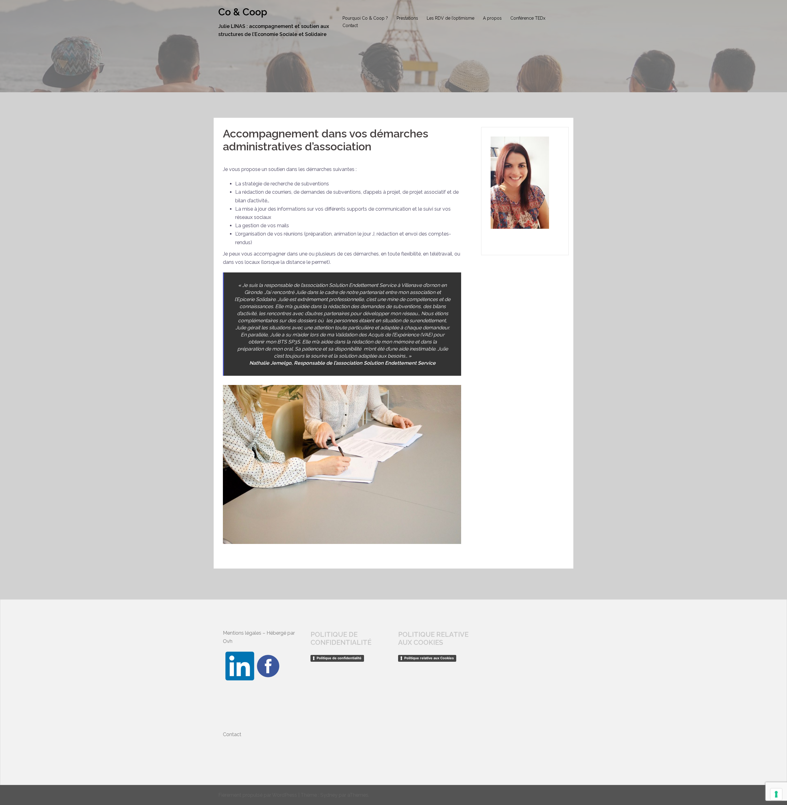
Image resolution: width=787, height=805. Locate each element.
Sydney (329, 795)
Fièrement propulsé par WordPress (257, 795)
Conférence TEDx (527, 18)
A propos (492, 18)
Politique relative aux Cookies (429, 658)
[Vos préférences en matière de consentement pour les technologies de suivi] (776, 794)
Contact (350, 25)
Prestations (407, 18)
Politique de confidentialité (339, 658)
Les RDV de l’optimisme (450, 18)
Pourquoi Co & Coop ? (365, 18)
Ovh (227, 641)
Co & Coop (242, 12)
